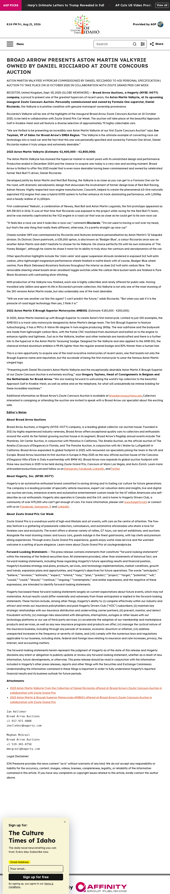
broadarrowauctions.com (125, 395)
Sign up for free (36, 877)
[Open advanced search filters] (143, 44)
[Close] (64, 821)
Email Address (19, 862)
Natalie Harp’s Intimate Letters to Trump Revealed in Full (59, 5)
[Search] (135, 44)
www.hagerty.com (135, 502)
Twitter (115, 468)
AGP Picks (10, 5)
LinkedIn (98, 468)
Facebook (85, 468)
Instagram (71, 468)
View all (162, 5)
